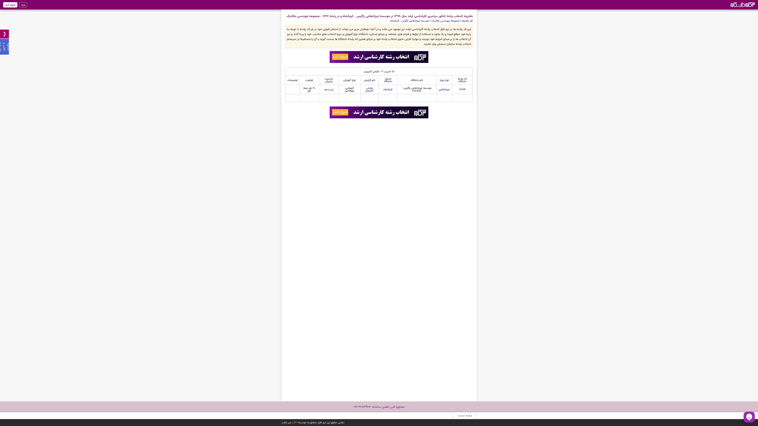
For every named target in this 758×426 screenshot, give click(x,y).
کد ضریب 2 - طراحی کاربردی (379, 71)
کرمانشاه (387, 89)
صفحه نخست (465, 415)
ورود (23, 5)
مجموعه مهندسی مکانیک (445, 21)
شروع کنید (10, 5)
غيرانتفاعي (444, 89)
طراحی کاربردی (369, 89)
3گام (294, 422)
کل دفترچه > (466, 21)
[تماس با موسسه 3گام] (4, 34)
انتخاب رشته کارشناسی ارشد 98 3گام (742, 4)
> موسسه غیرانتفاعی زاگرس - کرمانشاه (411, 21)
